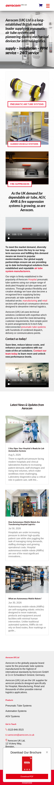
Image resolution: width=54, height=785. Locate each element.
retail (44, 300)
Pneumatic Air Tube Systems (26, 104)
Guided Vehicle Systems (24, 144)
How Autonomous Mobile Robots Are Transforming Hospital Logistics (24, 523)
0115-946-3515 (15, 729)
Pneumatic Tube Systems (18, 705)
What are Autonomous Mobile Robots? (24, 598)
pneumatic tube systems (33, 327)
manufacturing (30, 300)
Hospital (32, 279)
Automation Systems (15, 711)
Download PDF (27, 776)
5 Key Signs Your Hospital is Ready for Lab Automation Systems (26, 449)
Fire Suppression (19, 184)
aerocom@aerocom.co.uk (21, 735)
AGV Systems (12, 716)
